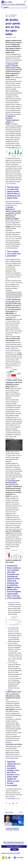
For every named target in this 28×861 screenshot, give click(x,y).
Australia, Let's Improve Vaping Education (13, 4)
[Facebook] (9, 857)
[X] (6, 857)
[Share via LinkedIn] (13, 803)
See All (20, 812)
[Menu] (25, 2)
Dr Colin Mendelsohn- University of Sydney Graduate (12, 829)
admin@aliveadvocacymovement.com (13, 842)
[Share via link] (16, 803)
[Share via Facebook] (6, 803)
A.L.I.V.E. (8, 2)
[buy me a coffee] (3, 857)
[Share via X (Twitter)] (9, 803)
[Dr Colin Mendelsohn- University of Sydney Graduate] (14, 820)
